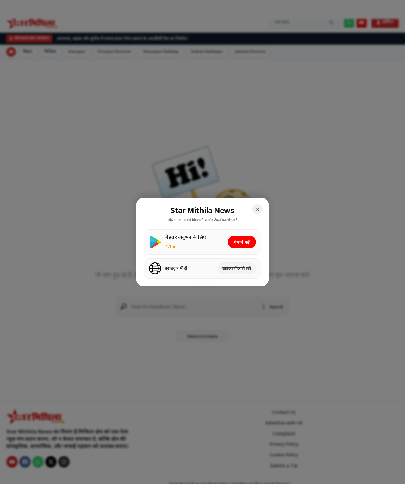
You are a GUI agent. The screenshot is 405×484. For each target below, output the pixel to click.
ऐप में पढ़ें (242, 242)
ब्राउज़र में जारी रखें (236, 268)
